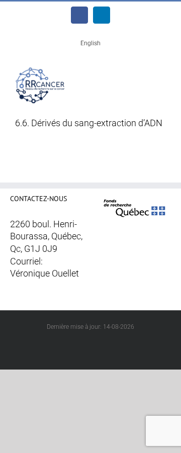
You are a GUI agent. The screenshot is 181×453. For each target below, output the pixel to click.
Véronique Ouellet (44, 273)
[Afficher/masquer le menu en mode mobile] (162, 74)
